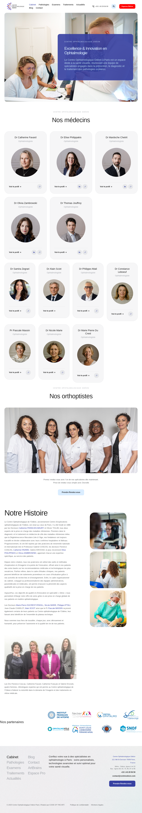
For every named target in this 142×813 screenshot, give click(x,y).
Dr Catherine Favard (25, 137)
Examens (56, 5)
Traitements (68, 5)
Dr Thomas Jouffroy (71, 203)
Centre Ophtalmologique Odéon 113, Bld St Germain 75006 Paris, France (123, 760)
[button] (100, 6)
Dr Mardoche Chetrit (116, 137)
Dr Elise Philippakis (71, 137)
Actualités (80, 5)
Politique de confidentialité (79, 805)
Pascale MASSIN (55, 608)
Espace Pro (36, 773)
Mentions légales (97, 805)
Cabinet (32, 5)
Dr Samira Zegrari (19, 268)
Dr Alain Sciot (54, 268)
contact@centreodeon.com (123, 776)
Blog (31, 8)
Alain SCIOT (30, 608)
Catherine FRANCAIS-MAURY (31, 528)
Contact (39, 8)
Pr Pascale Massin (20, 330)
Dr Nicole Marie (54, 330)
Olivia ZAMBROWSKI (27, 553)
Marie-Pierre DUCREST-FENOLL (29, 605)
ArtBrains (35, 768)
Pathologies (44, 5)
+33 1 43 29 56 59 (128, 772)
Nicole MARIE (50, 605)
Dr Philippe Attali (88, 268)
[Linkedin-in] (79, 186)
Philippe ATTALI (63, 605)
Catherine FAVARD (21, 550)
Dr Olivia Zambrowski (25, 203)
